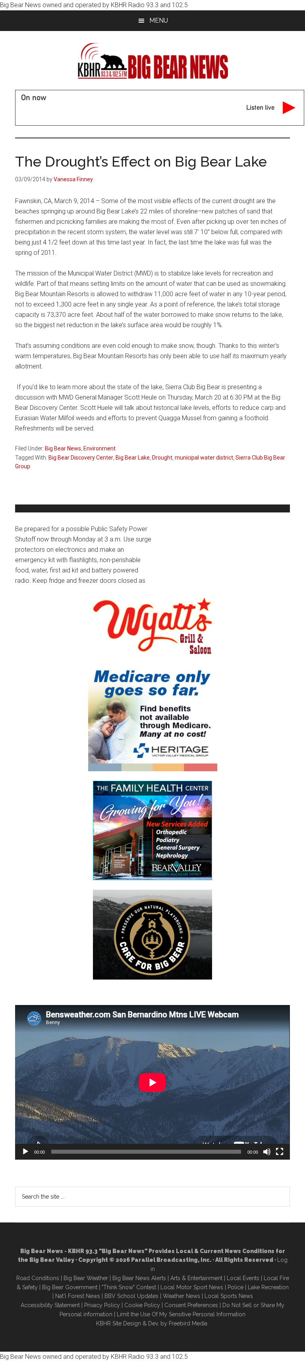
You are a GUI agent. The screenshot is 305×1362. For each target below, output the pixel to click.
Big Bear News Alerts (139, 1278)
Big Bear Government (69, 1287)
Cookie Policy (142, 1305)
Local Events (243, 1278)
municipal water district (204, 457)
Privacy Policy (102, 1305)
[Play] (25, 1152)
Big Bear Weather (86, 1278)
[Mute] (267, 1152)
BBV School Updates (131, 1296)
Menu (158, 20)
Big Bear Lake (133, 457)
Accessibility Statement (50, 1305)
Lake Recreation (268, 1287)
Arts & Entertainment (196, 1278)
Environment (99, 448)
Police (235, 1287)
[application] (152, 1082)
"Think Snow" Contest (129, 1287)
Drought (162, 457)
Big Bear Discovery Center (80, 457)
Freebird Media (188, 1323)
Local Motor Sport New (190, 1287)
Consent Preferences (191, 1305)
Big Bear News (63, 448)
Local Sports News (229, 1296)
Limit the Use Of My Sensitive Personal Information (181, 1314)
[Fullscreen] (280, 1152)
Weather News (181, 1296)
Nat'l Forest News (77, 1296)
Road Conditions (37, 1278)
